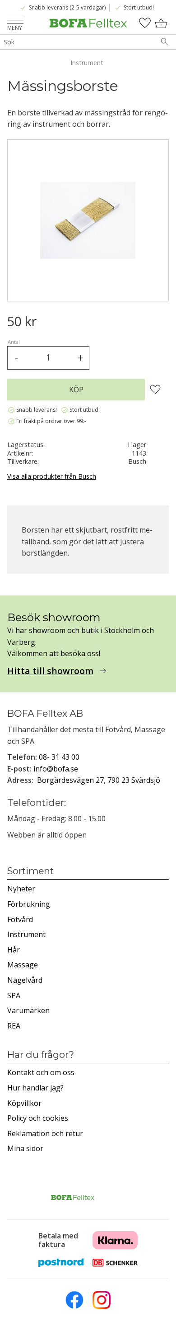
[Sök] (164, 42)
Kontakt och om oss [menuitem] (40, 1072)
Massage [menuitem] (22, 965)
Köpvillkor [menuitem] (24, 1103)
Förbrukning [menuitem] (28, 904)
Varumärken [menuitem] (28, 1010)
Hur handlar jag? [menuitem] (35, 1088)
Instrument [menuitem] (26, 934)
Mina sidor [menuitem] (25, 1148)
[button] (15, 21)
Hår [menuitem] (13, 950)
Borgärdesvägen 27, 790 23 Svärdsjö (98, 780)
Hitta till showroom (50, 671)
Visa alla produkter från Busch (51, 476)
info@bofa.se (55, 769)
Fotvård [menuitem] (20, 919)
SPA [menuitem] (13, 995)
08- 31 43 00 (59, 757)
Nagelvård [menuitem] (24, 980)
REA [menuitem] (13, 1026)
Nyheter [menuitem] (21, 889)
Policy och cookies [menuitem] (37, 1118)
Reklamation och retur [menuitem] (45, 1133)
